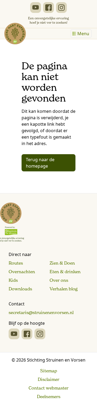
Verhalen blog (64, 288)
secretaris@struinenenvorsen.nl (41, 312)
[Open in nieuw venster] (35, 7)
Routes (16, 263)
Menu (83, 34)
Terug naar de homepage (40, 163)
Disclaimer (48, 379)
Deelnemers (48, 396)
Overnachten (22, 271)
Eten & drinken (65, 271)
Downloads (20, 288)
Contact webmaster (48, 388)
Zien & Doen (62, 263)
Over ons (59, 280)
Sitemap (48, 370)
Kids (13, 280)
